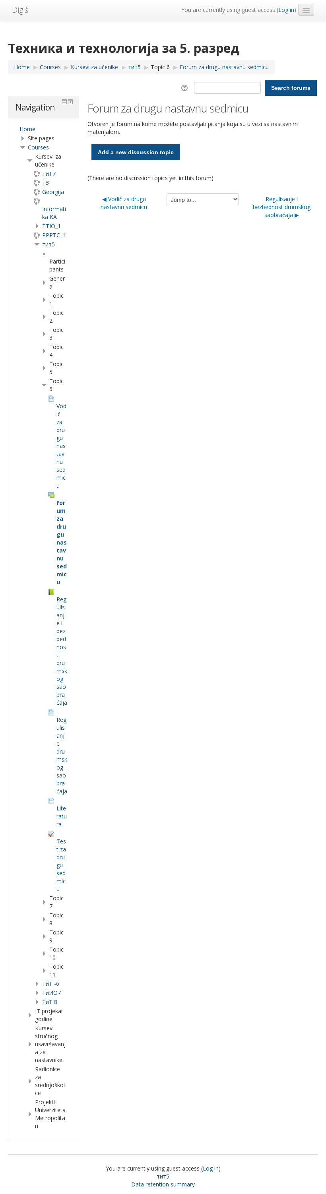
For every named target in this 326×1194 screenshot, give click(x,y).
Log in (286, 10)
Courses (38, 147)
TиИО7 (51, 992)
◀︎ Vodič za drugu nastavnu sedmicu (124, 203)
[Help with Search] (186, 87)
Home (27, 129)
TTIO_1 (51, 226)
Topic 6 (160, 67)
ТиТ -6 (50, 983)
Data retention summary (163, 1184)
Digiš (20, 9)
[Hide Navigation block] (64, 101)
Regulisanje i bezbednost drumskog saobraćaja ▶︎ (281, 207)
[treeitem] (43, 129)
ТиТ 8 (49, 1002)
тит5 (48, 244)
